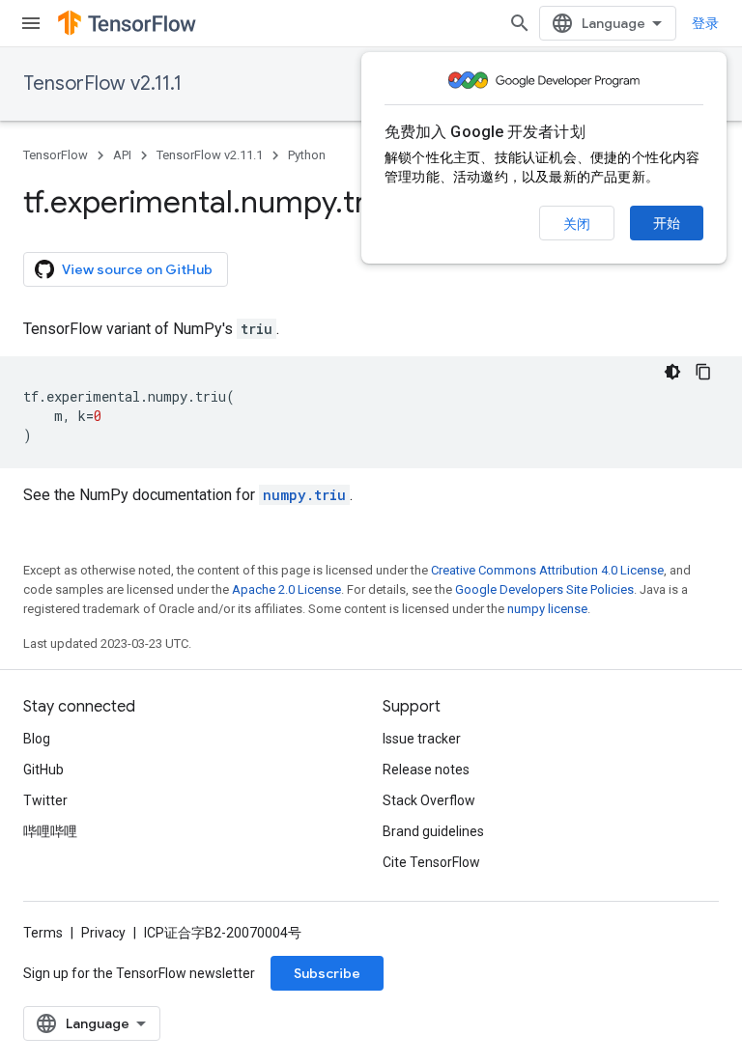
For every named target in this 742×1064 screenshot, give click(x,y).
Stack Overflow (429, 800)
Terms (43, 932)
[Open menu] (31, 23)
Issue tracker (422, 738)
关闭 (576, 224)
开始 (666, 223)
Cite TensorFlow (431, 862)
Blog (36, 738)
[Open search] (519, 23)
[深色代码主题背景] (672, 371)
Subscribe (327, 973)
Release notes (426, 769)
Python (307, 155)
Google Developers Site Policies (544, 589)
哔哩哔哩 (50, 831)
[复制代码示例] (703, 371)
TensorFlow (55, 155)
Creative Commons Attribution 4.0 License (547, 570)
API (122, 155)
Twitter (45, 800)
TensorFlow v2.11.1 (102, 83)
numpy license (547, 609)
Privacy (103, 932)
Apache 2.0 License (286, 589)
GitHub (43, 769)
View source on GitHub (137, 269)
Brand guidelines (433, 831)
